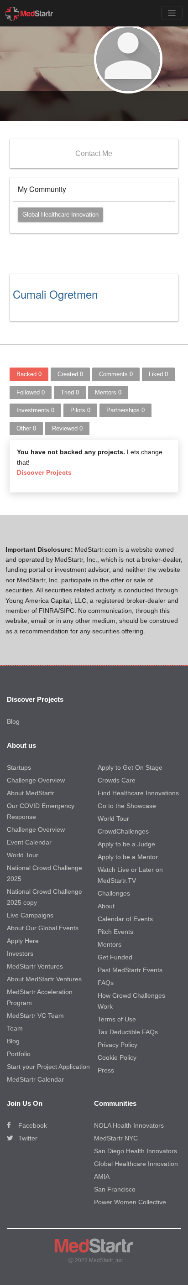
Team (15, 1028)
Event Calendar (29, 842)
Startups (19, 767)
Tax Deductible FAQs (128, 1032)
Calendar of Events (125, 918)
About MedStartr (30, 793)
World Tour (22, 855)
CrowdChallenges (123, 831)
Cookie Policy (117, 1057)
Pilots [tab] (80, 410)
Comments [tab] (116, 374)
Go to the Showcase (127, 805)
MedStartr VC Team (35, 1015)
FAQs (106, 982)
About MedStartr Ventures (44, 979)
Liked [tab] (158, 374)
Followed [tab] (30, 392)
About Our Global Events (42, 928)
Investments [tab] (35, 410)
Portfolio (19, 1053)
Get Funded (115, 957)
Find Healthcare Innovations (138, 793)
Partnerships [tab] (125, 410)
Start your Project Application (48, 1066)
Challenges (114, 893)
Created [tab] (70, 374)
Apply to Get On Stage (130, 767)
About (106, 906)
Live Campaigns (30, 915)
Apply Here (23, 940)
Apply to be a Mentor (128, 856)
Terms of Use (117, 1019)
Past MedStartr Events (130, 970)
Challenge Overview (36, 780)
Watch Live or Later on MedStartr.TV (130, 875)
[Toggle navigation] (172, 13)
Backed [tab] (29, 374)
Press (106, 1070)
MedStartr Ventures (35, 966)
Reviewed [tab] (67, 428)
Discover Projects (44, 472)
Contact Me (93, 153)
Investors (20, 953)
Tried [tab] (70, 392)
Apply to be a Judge (126, 844)
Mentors (109, 944)
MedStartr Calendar (35, 1079)
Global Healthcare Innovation (60, 214)
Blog (13, 721)
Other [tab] (26, 428)
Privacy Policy (117, 1044)
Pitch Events (115, 931)
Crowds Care (117, 780)
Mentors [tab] (108, 392)
